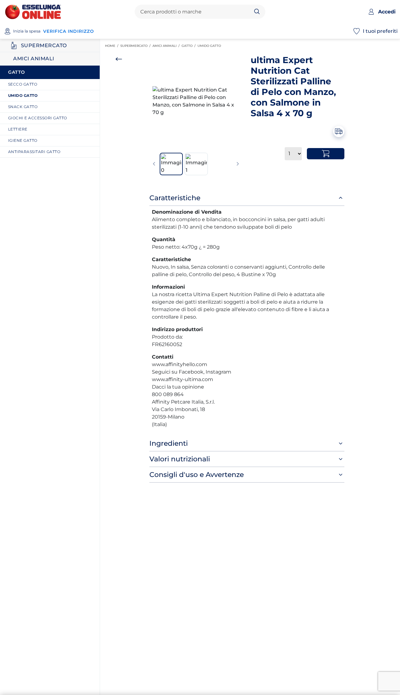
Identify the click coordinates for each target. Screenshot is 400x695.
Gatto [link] (190, 46)
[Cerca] (257, 12)
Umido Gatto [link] (210, 46)
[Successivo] (237, 164)
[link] (52, 84)
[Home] (33, 11)
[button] (195, 101)
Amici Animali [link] (167, 46)
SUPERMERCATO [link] (136, 46)
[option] (195, 101)
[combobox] (195, 12)
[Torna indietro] (118, 59)
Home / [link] (112, 46)
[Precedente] (154, 164)
